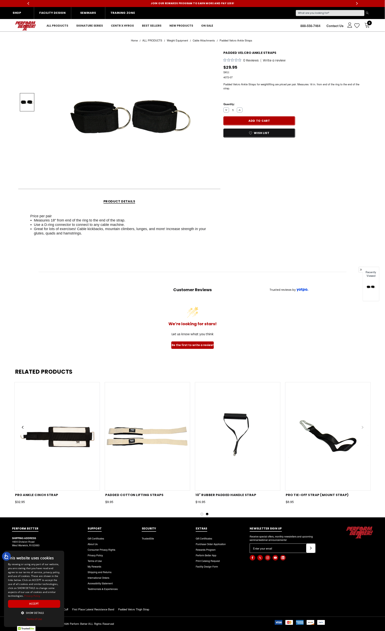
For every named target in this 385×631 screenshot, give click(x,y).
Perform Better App (206, 555)
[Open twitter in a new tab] (260, 558)
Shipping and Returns (99, 572)
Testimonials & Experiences (103, 589)
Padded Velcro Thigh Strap (133, 609)
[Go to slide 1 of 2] (202, 514)
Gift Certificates (96, 538)
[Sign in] (347, 24)
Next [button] (357, 3)
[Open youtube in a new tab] (275, 558)
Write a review (274, 60)
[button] (34, 612)
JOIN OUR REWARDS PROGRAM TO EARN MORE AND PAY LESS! (192, 3)
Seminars (88, 13)
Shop (17, 13)
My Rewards (94, 566)
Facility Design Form (207, 566)
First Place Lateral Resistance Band (93, 609)
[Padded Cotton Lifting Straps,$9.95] (147, 436)
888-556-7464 (310, 25)
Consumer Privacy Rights (101, 549)
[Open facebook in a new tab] (252, 558)
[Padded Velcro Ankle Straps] (371, 287)
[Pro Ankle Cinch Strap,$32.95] (57, 436)
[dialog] (34, 589)
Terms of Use (95, 561)
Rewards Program (206, 549)
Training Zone (122, 13)
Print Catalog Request (208, 561)
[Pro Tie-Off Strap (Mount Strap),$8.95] (328, 436)
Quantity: (229, 104)
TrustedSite (148, 538)
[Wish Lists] (356, 25)
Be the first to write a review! (193, 345)
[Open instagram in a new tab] (268, 558)
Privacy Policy (95, 555)
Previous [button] (28, 3)
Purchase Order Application (211, 544)
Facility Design (52, 13)
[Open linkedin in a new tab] (283, 558)
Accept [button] (34, 603)
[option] (371, 290)
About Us (93, 544)
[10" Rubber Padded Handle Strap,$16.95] (238, 436)
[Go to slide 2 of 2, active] (207, 514)
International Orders (98, 577)
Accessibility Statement (100, 583)
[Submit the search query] (367, 13)
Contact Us (334, 25)
